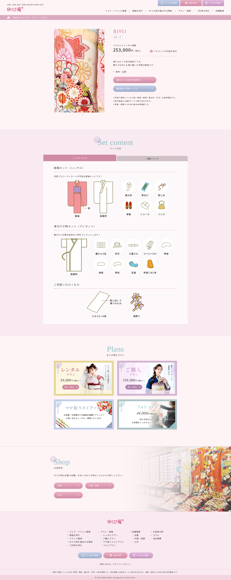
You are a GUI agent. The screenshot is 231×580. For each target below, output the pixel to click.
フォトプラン (109, 545)
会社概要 (157, 538)
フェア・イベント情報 (115, 10)
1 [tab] (75, 114)
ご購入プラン (109, 538)
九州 (59, 495)
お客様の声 (158, 531)
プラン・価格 (184, 10)
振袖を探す (137, 10)
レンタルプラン (110, 535)
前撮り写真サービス (128, 88)
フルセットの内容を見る (165, 51)
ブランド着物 (75, 538)
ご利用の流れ (203, 10)
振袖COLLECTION (21, 17)
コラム (156, 535)
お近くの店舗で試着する (130, 80)
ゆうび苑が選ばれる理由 (160, 10)
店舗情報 (220, 10)
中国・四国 (94, 485)
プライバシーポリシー (122, 564)
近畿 (59, 485)
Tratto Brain (130, 577)
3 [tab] (83, 114)
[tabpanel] (79, 71)
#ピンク (117, 37)
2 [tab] (79, 114)
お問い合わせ (105, 564)
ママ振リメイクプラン (113, 541)
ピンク (35, 17)
